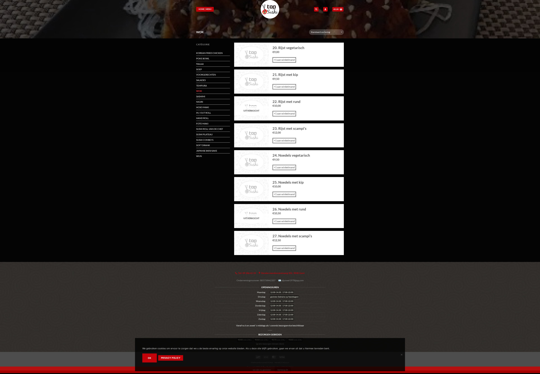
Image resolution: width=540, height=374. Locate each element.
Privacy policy (170, 358)
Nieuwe (200, 63)
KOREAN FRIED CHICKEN (209, 53)
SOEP (199, 69)
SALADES (201, 80)
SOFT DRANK (203, 145)
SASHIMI (200, 96)
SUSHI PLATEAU (204, 134)
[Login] (325, 9)
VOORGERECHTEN (206, 74)
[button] (338, 9)
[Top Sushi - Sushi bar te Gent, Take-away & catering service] (270, 9)
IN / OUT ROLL (203, 112)
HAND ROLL (202, 118)
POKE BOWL (202, 58)
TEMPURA (201, 85)
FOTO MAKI (202, 123)
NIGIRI (199, 101)
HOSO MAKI (202, 107)
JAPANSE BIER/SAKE (206, 150)
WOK (199, 91)
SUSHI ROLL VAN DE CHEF (209, 129)
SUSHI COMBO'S (204, 139)
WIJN (199, 156)
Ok (149, 358)
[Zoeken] (316, 9)
